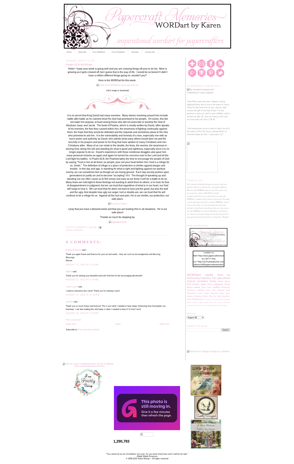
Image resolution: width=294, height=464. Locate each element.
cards (209, 275)
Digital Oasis (203, 302)
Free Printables (118, 52)
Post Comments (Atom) (88, 329)
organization (211, 305)
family (213, 281)
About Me (82, 52)
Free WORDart (99, 52)
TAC (214, 278)
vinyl (209, 287)
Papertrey (206, 278)
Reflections (191, 293)
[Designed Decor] (147, 429)
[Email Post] (99, 227)
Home (69, 52)
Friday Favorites (211, 293)
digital (203, 284)
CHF (214, 290)
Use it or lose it (198, 305)
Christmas (197, 296)
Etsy (204, 287)
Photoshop (225, 287)
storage (224, 305)
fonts (205, 305)
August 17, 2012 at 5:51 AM (82, 264)
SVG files (213, 302)
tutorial (190, 296)
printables (202, 281)
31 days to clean (210, 299)
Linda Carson (71, 287)
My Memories (198, 299)
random (195, 302)
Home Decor (224, 281)
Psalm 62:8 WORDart (79, 64)
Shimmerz (191, 290)
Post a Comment (73, 320)
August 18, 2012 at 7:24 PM (82, 313)
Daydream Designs (223, 299)
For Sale (217, 296)
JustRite (216, 287)
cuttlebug (201, 290)
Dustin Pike (208, 296)
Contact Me (150, 52)
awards (197, 287)
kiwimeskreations (73, 250)
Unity (208, 290)
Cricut (210, 284)
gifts (219, 278)
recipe (219, 305)
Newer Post (71, 324)
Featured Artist (223, 290)
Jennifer (69, 302)
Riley (222, 293)
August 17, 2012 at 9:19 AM (82, 279)
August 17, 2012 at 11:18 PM (83, 295)
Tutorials (135, 52)
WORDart (78, 230)
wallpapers (218, 284)
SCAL (200, 293)
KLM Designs (193, 284)
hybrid (189, 302)
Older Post (164, 324)
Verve (227, 293)
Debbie (69, 271)
